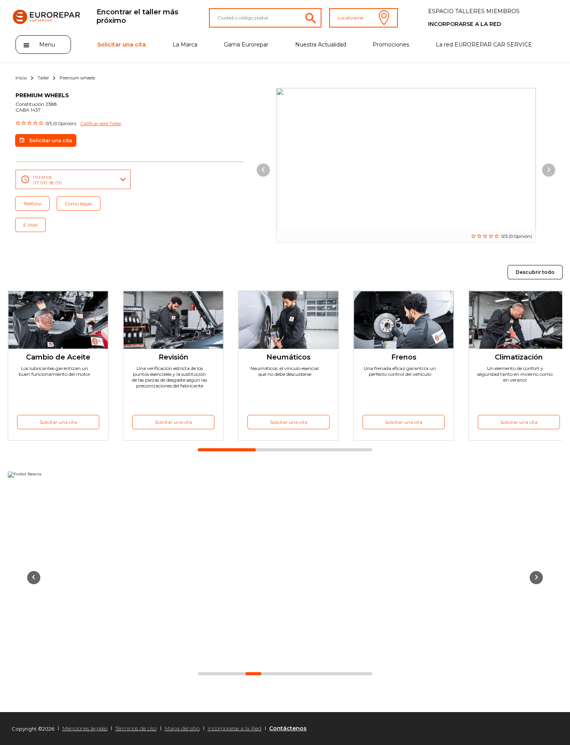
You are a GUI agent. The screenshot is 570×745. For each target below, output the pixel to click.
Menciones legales (84, 728)
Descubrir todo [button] (535, 272)
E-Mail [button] (30, 225)
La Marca (185, 44)
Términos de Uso (136, 728)
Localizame (350, 18)
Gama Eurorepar (246, 44)
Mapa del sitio (182, 728)
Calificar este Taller (100, 123)
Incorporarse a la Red (234, 728)
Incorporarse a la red (464, 24)
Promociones (391, 44)
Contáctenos (288, 728)
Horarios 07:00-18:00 (47, 180)
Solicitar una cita (121, 44)
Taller (43, 78)
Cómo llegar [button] (78, 203)
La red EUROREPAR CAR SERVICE (484, 44)
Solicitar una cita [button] (50, 140)
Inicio (21, 78)
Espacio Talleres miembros (474, 11)
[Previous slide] (263, 170)
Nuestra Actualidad (320, 44)
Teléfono (32, 203)
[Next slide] (548, 170)
